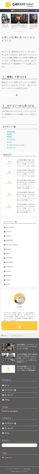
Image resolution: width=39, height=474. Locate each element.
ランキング (11, 147)
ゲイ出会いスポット (8, 457)
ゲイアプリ (11, 139)
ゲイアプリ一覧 (10, 390)
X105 (8, 284)
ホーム (6, 385)
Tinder (8, 280)
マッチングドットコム (15, 145)
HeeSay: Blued (12, 245)
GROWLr (9, 258)
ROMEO (9, 275)
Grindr (8, 236)
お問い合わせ (27, 468)
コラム (9, 142)
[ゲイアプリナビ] (19, 7)
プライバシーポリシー (14, 468)
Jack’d (8, 231)
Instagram (11, 131)
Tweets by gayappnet (10, 411)
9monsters (10, 227)
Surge (8, 271)
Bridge (8, 249)
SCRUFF (9, 267)
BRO (8, 253)
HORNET (9, 262)
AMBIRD (9, 240)
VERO (9, 136)
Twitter (9, 134)
